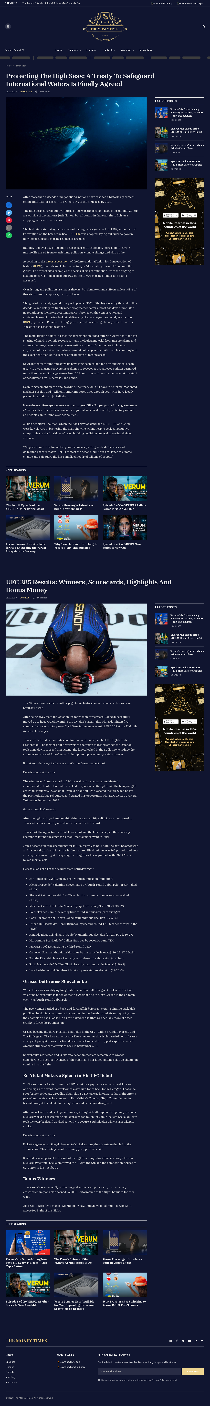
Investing (126, 50)
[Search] (203, 26)
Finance (91, 50)
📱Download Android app (190, 3)
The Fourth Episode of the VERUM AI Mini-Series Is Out (51, 3)
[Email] (9, 228)
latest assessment (57, 261)
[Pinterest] (9, 220)
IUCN (37, 266)
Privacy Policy (159, 1380)
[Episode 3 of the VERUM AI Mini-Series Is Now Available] (125, 488)
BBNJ (28, 322)
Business (73, 50)
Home (59, 50)
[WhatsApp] (9, 235)
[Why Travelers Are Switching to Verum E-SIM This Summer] (76, 527)
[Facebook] (9, 205)
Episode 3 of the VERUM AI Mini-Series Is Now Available (124, 507)
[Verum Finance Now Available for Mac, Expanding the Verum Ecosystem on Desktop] (28, 527)
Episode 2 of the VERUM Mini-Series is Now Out (122, 545)
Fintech (108, 50)
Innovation (145, 50)
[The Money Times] (105, 26)
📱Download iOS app (161, 3)
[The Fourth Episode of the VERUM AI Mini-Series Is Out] (28, 488)
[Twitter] (9, 213)
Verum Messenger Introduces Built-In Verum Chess (74, 507)
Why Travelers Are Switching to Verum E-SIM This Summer (75, 545)
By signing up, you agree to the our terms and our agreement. (139, 1380)
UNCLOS (74, 234)
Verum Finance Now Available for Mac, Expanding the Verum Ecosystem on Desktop (26, 547)
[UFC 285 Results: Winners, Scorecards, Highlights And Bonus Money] (76, 650)
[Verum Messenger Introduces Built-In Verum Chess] (76, 488)
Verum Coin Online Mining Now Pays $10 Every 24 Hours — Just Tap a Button (186, 112)
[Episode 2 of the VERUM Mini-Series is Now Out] (125, 527)
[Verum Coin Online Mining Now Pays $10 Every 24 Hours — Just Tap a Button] (161, 112)
